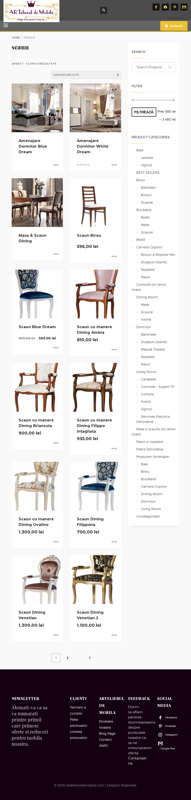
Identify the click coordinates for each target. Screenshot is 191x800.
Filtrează (143, 112)
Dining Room (147, 297)
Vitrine (146, 319)
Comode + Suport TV (157, 387)
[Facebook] (156, 6)
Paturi (145, 277)
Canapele (148, 379)
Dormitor (143, 327)
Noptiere (148, 269)
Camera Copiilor (149, 247)
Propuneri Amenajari (152, 457)
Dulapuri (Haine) (154, 262)
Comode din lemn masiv (149, 287)
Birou (140, 180)
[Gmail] (184, 6)
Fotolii (146, 401)
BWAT (141, 240)
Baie (139, 150)
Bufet (145, 217)
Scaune (147, 202)
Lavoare (147, 158)
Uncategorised (148, 516)
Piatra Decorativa (149, 449)
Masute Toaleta (153, 349)
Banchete (148, 334)
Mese (145, 225)
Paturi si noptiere (149, 442)
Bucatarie (143, 210)
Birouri (146, 195)
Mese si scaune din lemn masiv (153, 431)
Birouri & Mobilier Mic (158, 255)
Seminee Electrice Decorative (153, 419)
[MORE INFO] (56, 165)
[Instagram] (165, 6)
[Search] (170, 67)
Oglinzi (146, 165)
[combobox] (154, 67)
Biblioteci (148, 187)
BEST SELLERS (148, 172)
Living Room (146, 372)
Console (147, 394)
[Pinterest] (174, 6)
